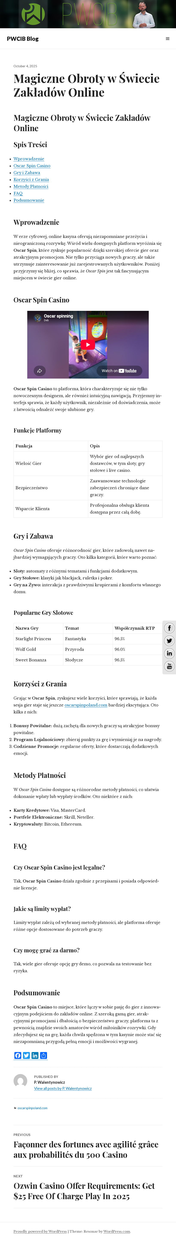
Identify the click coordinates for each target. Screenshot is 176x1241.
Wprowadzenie (29, 159)
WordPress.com (116, 1231)
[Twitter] (169, 640)
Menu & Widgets (167, 43)
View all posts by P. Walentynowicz (63, 1088)
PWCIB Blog (23, 38)
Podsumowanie (29, 200)
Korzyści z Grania (31, 179)
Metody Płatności (31, 186)
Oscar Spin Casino (32, 166)
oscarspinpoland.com (86, 705)
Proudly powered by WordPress (40, 1231)
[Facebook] (169, 627)
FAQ (18, 193)
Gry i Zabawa (27, 172)
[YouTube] (169, 666)
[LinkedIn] (169, 653)
